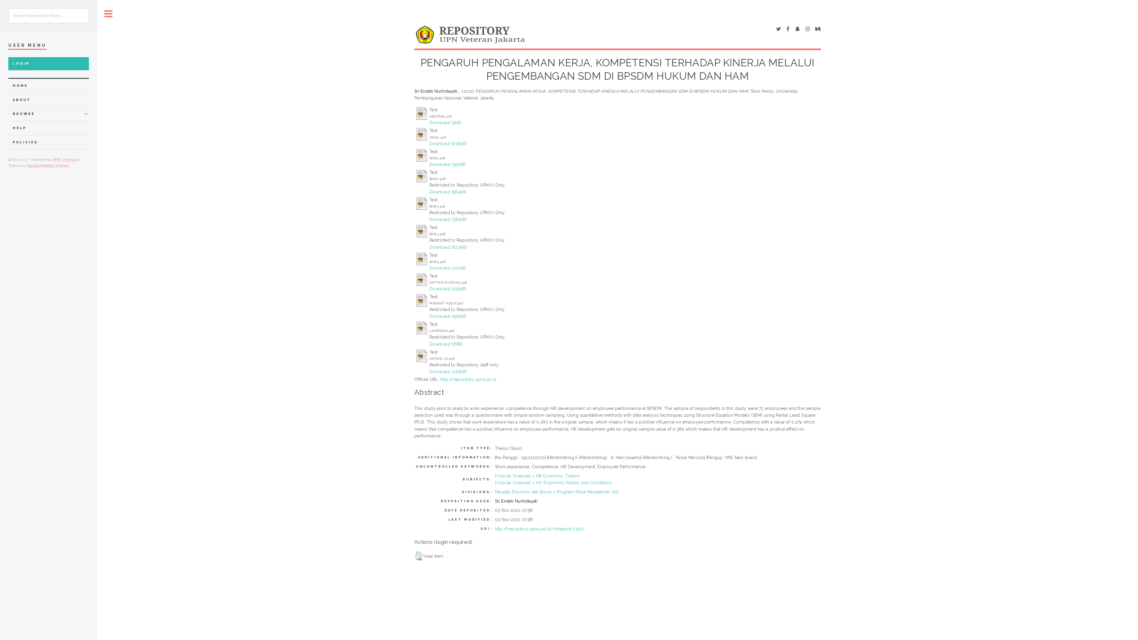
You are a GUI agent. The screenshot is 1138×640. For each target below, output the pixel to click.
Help (19, 128)
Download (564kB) (448, 192)
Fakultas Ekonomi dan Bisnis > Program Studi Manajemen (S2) (557, 492)
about (22, 100)
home (20, 86)
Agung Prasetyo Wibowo (48, 165)
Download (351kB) (447, 164)
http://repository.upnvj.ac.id (468, 379)
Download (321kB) (447, 268)
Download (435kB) (447, 288)
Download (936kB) (448, 143)
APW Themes (64, 160)
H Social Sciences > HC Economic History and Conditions (553, 482)
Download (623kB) (448, 247)
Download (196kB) (447, 316)
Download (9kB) (445, 122)
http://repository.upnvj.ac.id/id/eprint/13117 (539, 529)
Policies (25, 142)
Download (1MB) (446, 344)
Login (21, 63)
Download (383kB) (448, 219)
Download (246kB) (448, 371)
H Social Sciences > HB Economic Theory (537, 476)
